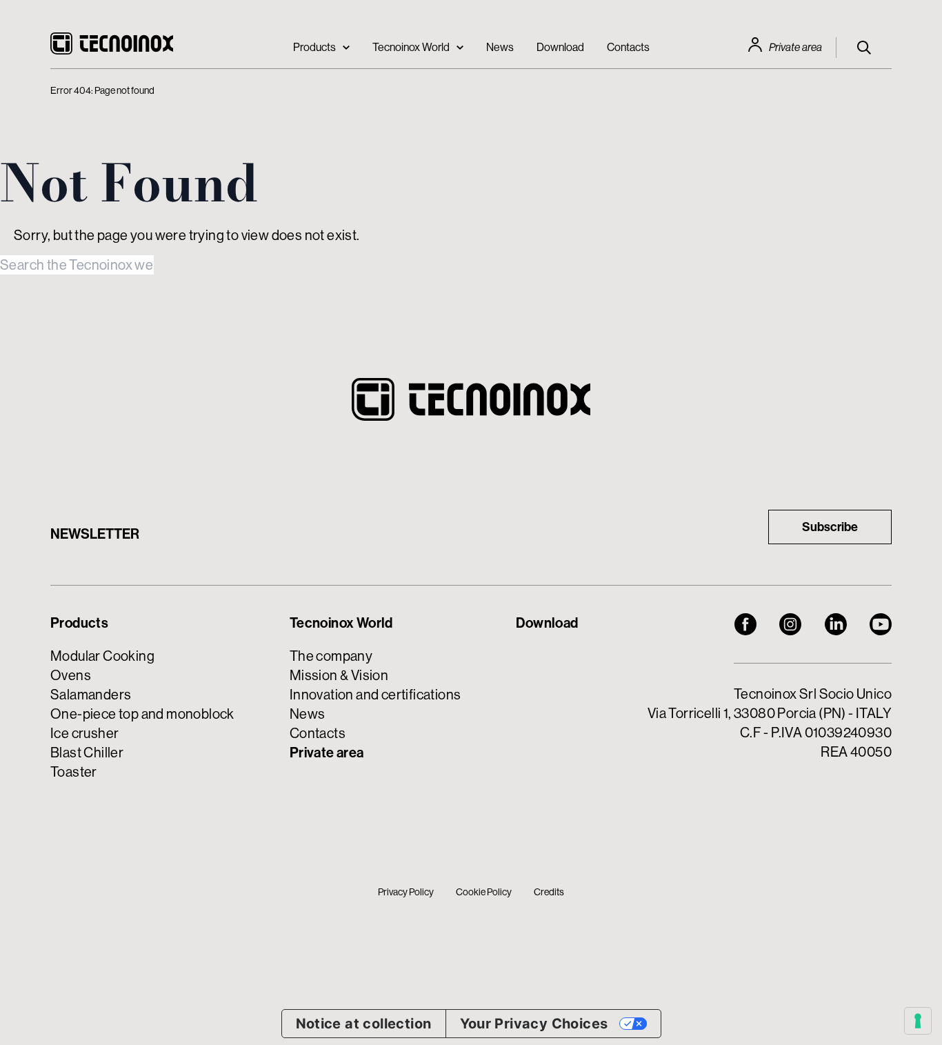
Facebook (745, 624)
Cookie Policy (484, 892)
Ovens (70, 675)
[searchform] (864, 47)
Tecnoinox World (411, 47)
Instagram (790, 624)
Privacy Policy (406, 892)
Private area (795, 47)
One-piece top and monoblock (142, 713)
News (500, 47)
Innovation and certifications (375, 694)
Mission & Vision (339, 675)
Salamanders (90, 694)
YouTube (881, 624)
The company (331, 655)
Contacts (628, 47)
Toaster (73, 771)
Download (560, 47)
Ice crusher (84, 733)
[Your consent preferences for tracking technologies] (918, 1021)
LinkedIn (836, 624)
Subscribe (830, 527)
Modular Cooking (102, 655)
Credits (549, 892)
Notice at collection (364, 1023)
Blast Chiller (86, 752)
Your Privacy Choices (534, 1023)
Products (314, 47)
